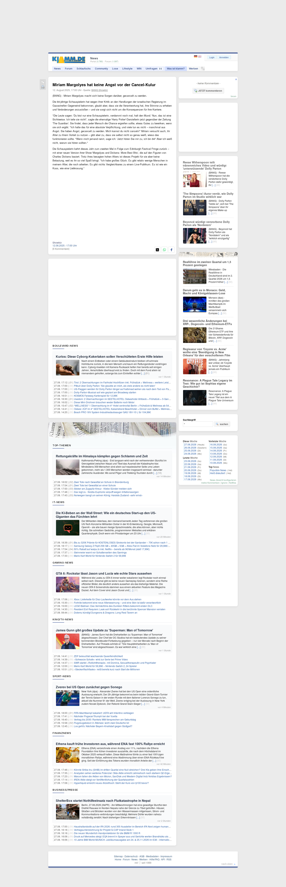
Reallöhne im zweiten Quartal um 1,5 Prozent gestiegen (207, 263)
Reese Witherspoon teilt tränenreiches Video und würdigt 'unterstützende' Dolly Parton (204, 165)
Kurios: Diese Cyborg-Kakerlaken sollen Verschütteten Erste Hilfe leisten (109, 356)
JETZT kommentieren (210, 90)
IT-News (59, 502)
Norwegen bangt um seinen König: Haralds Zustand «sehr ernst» (108, 495)
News (57, 68)
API (163, 859)
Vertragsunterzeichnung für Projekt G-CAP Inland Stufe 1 (104, 829)
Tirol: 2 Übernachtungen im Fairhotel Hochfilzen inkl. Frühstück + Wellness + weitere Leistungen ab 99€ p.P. (131, 382)
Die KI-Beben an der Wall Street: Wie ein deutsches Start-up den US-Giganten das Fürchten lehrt (106, 515)
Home (118, 859)
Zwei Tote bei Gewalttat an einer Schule (95, 485)
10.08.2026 (216, 462)
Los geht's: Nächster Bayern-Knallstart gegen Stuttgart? (103, 726)
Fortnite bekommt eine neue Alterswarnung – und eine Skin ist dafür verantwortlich (117, 602)
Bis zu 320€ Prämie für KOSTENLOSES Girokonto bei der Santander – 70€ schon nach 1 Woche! (125, 542)
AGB (141, 856)
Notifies (232, 482)
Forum (68, 68)
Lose (115, 68)
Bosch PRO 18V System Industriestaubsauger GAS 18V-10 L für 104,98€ (112, 412)
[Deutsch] (196, 56)
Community (101, 68)
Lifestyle (127, 68)
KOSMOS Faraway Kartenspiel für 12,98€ (96, 395)
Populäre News (218, 470)
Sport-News (62, 676)
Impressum (166, 856)
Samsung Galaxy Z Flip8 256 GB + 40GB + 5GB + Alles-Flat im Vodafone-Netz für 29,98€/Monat (124, 545)
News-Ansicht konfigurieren (223, 479)
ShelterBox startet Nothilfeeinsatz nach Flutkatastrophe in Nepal (103, 800)
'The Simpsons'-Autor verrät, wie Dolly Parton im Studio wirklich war (208, 195)
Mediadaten (152, 856)
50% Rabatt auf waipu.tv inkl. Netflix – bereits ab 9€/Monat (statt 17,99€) (112, 549)
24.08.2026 (190, 453)
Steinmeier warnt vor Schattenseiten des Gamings (100, 552)
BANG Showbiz (99, 90)
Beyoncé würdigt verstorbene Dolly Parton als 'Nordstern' (206, 223)
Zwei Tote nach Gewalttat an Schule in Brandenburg (101, 482)
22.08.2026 (190, 464)
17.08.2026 (190, 479)
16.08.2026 (216, 444)
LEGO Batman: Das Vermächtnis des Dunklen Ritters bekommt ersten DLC (113, 605)
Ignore (224, 482)
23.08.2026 (190, 461)
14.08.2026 (216, 450)
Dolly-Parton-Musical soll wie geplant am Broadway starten (105, 392)
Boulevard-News (65, 345)
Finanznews (62, 732)
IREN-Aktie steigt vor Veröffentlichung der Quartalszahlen (104, 779)
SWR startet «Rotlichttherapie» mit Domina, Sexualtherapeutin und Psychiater (115, 662)
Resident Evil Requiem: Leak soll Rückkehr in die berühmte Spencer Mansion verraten (119, 609)
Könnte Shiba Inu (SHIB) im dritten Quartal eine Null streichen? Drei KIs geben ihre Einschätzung (125, 769)
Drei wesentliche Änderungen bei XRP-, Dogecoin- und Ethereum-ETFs (207, 322)
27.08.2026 (190, 444)
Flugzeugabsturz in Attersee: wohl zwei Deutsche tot (101, 722)
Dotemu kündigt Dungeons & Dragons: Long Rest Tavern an (105, 612)
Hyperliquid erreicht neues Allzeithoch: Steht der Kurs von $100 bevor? (111, 782)
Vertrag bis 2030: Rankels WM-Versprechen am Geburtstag (105, 719)
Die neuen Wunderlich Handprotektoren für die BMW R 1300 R (107, 833)
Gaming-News (63, 562)
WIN (139, 68)
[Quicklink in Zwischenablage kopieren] (43, 82)
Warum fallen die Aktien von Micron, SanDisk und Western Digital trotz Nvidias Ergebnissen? (123, 776)
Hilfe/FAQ (154, 859)
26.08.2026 (190, 447)
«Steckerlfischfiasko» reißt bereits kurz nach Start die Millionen (107, 669)
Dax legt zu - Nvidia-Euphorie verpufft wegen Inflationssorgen (106, 491)
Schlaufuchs (84, 68)
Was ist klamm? (176, 68)
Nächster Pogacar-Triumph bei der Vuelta (95, 716)
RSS (169, 859)
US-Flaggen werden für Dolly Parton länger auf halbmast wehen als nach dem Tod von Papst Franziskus (129, 389)
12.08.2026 (216, 456)
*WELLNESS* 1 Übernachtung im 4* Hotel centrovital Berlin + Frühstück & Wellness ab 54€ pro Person (128, 405)
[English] (199, 56)
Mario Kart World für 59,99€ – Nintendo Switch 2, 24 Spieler (105, 666)
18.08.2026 (190, 476)
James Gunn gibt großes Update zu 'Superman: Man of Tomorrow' (104, 630)
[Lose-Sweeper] (203, 69)
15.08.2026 (216, 447)
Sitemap (118, 856)
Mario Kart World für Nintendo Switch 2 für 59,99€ (100, 555)
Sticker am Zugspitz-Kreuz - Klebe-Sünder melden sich (103, 488)
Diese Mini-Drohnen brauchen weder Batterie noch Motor (104, 402)
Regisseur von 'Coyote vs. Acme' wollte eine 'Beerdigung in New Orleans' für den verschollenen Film (206, 352)
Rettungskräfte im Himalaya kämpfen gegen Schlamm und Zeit (102, 456)
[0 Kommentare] (61, 248)
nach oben (227, 863)
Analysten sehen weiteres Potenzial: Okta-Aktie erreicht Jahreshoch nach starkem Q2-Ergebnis (124, 773)
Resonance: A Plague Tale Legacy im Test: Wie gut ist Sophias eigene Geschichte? (207, 383)
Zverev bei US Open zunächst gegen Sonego (89, 687)
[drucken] (43, 87)
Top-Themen (62, 445)
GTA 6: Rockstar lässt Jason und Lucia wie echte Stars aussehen (104, 573)
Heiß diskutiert (217, 473)
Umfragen (154, 68)
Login (211, 57)
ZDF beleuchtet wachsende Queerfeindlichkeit (98, 656)
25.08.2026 (190, 450)
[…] (143, 373)
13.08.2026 (216, 453)
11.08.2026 (216, 459)
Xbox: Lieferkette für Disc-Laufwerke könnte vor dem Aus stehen (107, 599)
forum (233, 96)
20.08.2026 (190, 470)
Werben (193, 68)
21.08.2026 (190, 467)
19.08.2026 (190, 473)
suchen (224, 424)
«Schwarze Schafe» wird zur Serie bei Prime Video (101, 659)
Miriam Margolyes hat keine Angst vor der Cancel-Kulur (104, 84)
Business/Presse (65, 789)
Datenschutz (131, 856)
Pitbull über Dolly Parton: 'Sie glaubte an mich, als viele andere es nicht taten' (114, 385)
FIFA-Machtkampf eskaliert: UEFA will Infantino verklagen (104, 712)
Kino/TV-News (63, 619)
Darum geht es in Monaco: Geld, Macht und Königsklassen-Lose (204, 291)
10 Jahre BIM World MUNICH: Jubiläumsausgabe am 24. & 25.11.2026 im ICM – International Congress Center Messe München (141, 839)
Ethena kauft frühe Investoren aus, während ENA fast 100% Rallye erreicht (110, 744)
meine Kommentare (210, 482)
